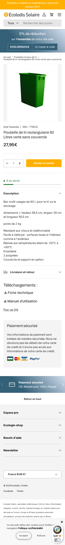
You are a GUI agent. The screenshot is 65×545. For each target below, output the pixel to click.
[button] (52, 14)
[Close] (62, 522)
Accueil (7, 57)
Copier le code (46, 46)
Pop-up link (10, 309)
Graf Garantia (11, 126)
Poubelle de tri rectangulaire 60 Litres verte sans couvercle (32, 59)
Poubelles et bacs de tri (25, 57)
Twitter (20, 491)
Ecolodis (15, 485)
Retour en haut (32, 398)
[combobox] (32, 23)
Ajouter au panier (44, 163)
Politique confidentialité (30, 528)
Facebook (8, 491)
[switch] (57, 540)
